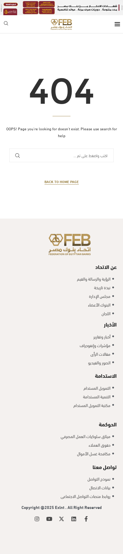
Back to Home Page (61, 181)
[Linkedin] (73, 518)
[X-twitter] (61, 518)
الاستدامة (106, 375)
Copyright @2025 (38, 507)
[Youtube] (49, 518)
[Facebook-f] (86, 518)
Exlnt (60, 507)
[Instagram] (37, 518)
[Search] (6, 24)
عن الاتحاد (106, 266)
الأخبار (110, 324)
